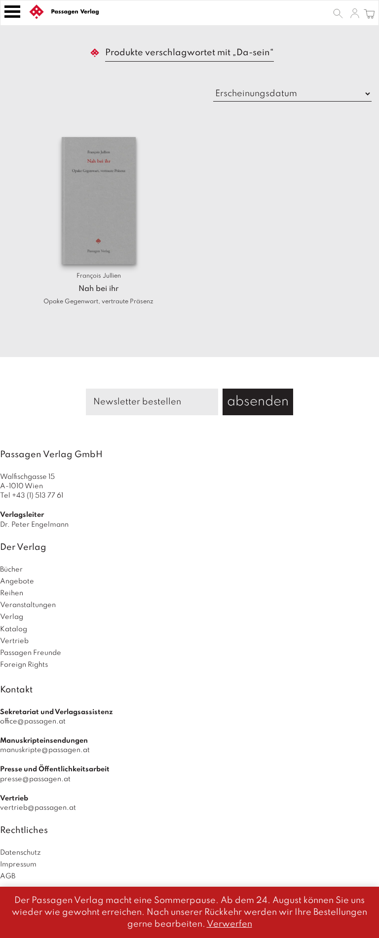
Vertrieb (14, 641)
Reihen (11, 593)
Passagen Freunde (30, 652)
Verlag (11, 616)
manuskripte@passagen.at (45, 750)
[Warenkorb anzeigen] (369, 12)
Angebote (17, 581)
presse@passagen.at (35, 779)
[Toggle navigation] (12, 11)
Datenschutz (20, 852)
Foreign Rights (24, 664)
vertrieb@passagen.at (38, 807)
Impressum (18, 864)
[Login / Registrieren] (355, 12)
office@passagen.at (33, 721)
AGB (7, 876)
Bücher (11, 569)
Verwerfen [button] (229, 924)
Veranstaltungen (28, 605)
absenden (258, 401)
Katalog (13, 629)
